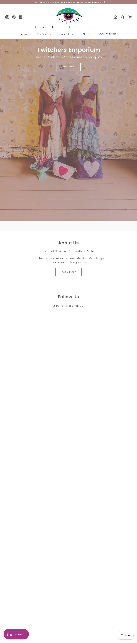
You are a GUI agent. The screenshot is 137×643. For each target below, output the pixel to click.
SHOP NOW (68, 66)
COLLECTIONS (108, 34)
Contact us (44, 34)
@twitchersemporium (68, 306)
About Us (67, 34)
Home (23, 34)
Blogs (86, 34)
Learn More (68, 272)
